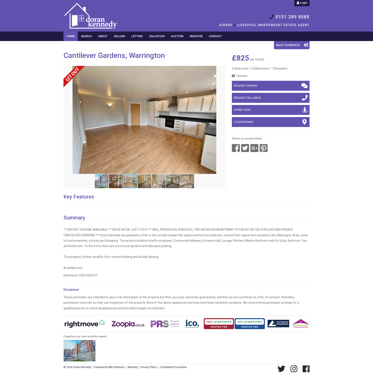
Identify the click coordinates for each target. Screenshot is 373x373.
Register (196, 36)
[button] (221, 69)
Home (70, 36)
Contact (215, 36)
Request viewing (245, 85)
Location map (243, 122)
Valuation (156, 36)
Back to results (288, 45)
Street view (242, 109)
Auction (177, 36)
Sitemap (132, 367)
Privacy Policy (149, 367)
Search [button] (86, 36)
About (102, 36)
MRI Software (116, 367)
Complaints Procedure (173, 367)
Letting (137, 36)
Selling (119, 36)
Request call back (247, 97)
